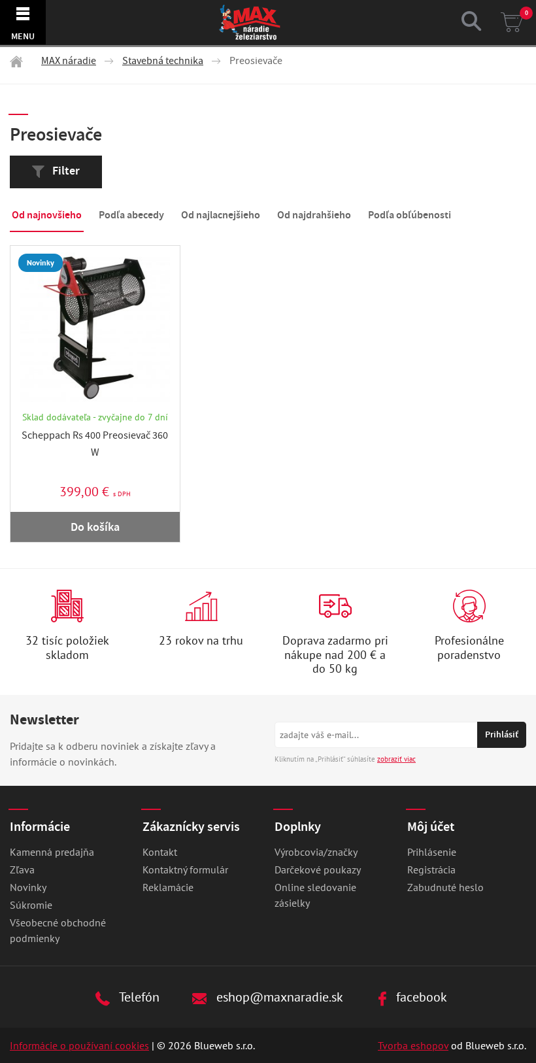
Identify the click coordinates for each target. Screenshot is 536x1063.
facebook (420, 996)
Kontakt (159, 851)
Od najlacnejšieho (220, 215)
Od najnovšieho (47, 215)
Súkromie (31, 904)
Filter (65, 170)
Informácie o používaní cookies (79, 1045)
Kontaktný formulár (185, 869)
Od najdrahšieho (314, 215)
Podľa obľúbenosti (409, 215)
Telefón (137, 996)
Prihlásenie (431, 851)
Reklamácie (167, 887)
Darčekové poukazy (318, 869)
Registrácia (431, 869)
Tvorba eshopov (413, 1045)
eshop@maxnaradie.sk (278, 996)
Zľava (22, 869)
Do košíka (95, 527)
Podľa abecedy (131, 215)
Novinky (28, 887)
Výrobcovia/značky (316, 851)
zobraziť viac (396, 759)
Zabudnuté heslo (445, 887)
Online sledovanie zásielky (315, 895)
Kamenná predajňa (52, 851)
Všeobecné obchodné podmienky (58, 930)
